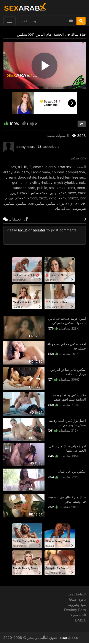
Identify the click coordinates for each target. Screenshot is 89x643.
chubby (58, 172)
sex (13, 167)
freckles (63, 177)
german (18, 182)
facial (42, 177)
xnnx (71, 188)
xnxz (43, 198)
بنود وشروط (77, 604)
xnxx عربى (19, 193)
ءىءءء (81, 203)
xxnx (62, 198)
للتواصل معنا (76, 594)
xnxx (72, 193)
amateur (39, 167)
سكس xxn (36, 203)
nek (82, 182)
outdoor (19, 188)
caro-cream (40, 172)
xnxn (62, 193)
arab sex (65, 167)
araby (7, 172)
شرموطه (79, 208)
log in (22, 230)
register (39, 230)
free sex (78, 177)
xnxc (81, 188)
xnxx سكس (39, 193)
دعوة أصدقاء (76, 599)
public (42, 188)
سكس (50, 203)
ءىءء (10, 198)
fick (52, 177)
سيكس (9, 203)
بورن (60, 203)
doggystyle (27, 177)
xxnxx (73, 198)
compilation (75, 172)
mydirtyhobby (65, 182)
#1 (20, 167)
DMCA (80, 620)
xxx (83, 198)
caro (25, 172)
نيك (57, 208)
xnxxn (20, 198)
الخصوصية (78, 615)
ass (17, 172)
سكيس (21, 203)
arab (52, 167)
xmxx (61, 188)
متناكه (66, 208)
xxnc (53, 198)
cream (11, 177)
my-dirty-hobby (39, 182)
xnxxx (32, 198)
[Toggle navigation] (9, 21)
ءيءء (70, 203)
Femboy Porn (75, 610)
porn (31, 188)
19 (25, 167)
